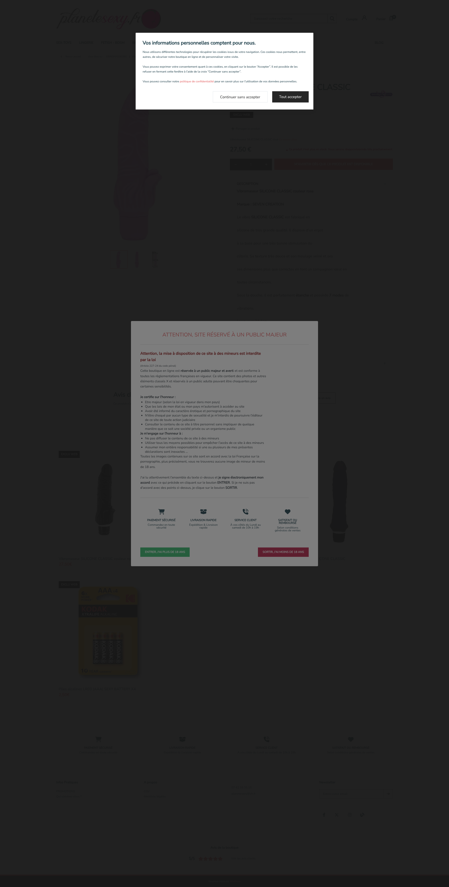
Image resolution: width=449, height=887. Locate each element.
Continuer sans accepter (240, 97)
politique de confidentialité (197, 82)
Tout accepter (290, 96)
